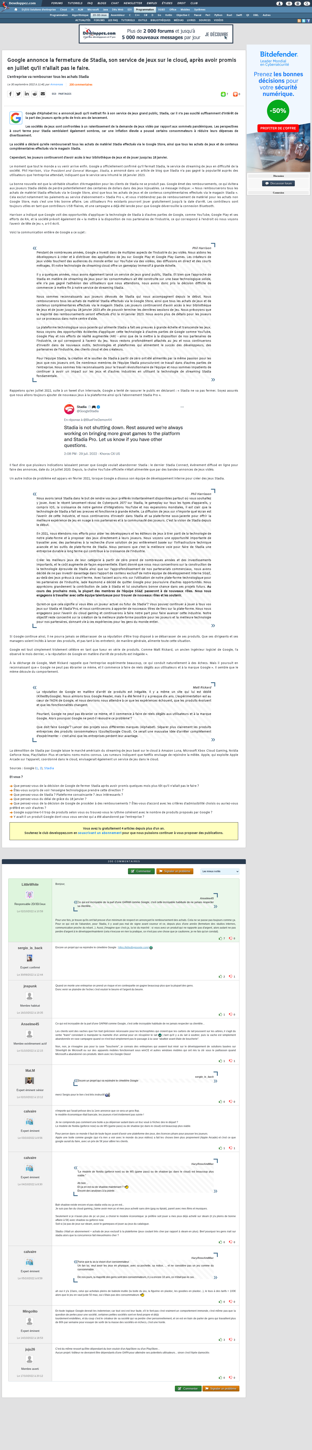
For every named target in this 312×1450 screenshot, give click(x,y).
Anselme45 (30, 1024)
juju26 (30, 1349)
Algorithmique (80, 15)
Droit (181, 3)
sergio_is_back (30, 948)
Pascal (197, 15)
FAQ (90, 3)
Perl (207, 15)
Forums (57, 3)
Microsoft (93, 9)
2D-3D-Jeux (100, 15)
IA (72, 9)
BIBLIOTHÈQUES (160, 20)
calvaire (30, 1111)
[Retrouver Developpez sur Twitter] (303, 20)
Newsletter (132, 3)
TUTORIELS (128, 20)
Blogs (101, 3)
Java (105, 9)
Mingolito (30, 1311)
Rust (229, 15)
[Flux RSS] (299, 20)
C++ (137, 15)
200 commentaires (80, 85)
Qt (247, 15)
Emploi (151, 3)
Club (194, 3)
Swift (239, 15)
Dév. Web (117, 9)
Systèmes (199, 9)
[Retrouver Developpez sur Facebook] (308, 20)
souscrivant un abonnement (100, 833)
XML (256, 15)
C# (145, 15)
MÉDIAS (179, 20)
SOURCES (205, 20)
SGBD (161, 9)
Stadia (49, 768)
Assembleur (118, 15)
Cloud (63, 9)
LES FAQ (113, 20)
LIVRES (191, 20)
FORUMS (99, 20)
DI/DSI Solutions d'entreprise (39, 9)
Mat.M (30, 1070)
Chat (115, 3)
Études (167, 3)
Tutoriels (75, 3)
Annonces (56, 84)
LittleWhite (30, 884)
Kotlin (168, 15)
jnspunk (30, 986)
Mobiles (185, 9)
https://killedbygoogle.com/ (133, 947)
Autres (267, 15)
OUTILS (142, 20)
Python (218, 15)
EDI (130, 9)
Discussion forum (280, 183)
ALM (80, 9)
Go (159, 15)
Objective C (183, 15)
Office (172, 9)
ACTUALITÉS (82, 20)
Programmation (145, 9)
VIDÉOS (218, 20)
